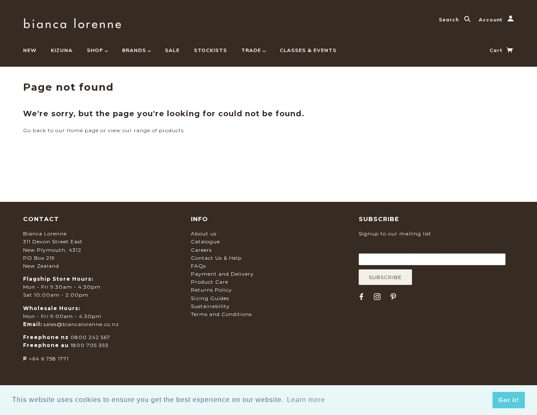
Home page (83, 130)
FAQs (198, 266)
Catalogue (205, 241)
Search (450, 19)
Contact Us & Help (216, 258)
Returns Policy (211, 290)
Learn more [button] (306, 399)
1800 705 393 (89, 345)
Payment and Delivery (222, 274)
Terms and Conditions (221, 314)
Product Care (209, 282)
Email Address (399, 247)
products (171, 130)
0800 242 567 (90, 337)
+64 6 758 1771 (49, 358)
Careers (201, 250)
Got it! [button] (508, 400)
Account (491, 19)
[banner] (72, 22)
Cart (497, 50)
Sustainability (210, 306)
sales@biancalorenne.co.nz (81, 324)
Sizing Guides (210, 298)
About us (203, 233)
